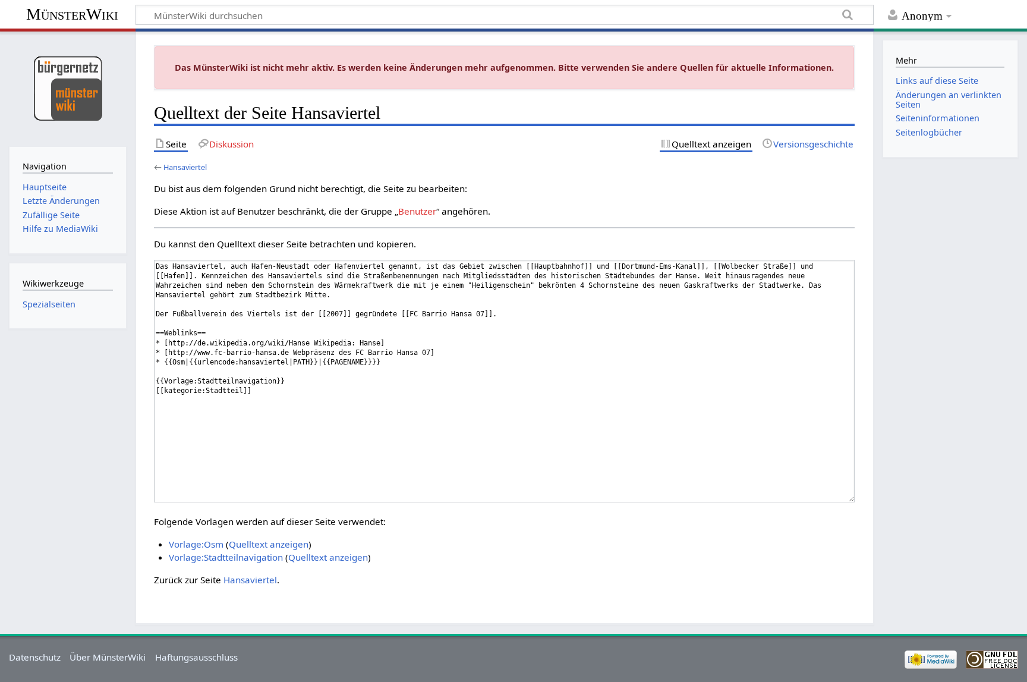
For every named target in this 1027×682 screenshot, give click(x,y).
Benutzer (417, 211)
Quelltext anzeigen (268, 544)
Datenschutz (35, 657)
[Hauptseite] (67, 87)
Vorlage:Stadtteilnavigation (226, 557)
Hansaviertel (185, 167)
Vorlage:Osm (196, 544)
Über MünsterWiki (108, 657)
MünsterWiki (72, 14)
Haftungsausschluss (196, 657)
